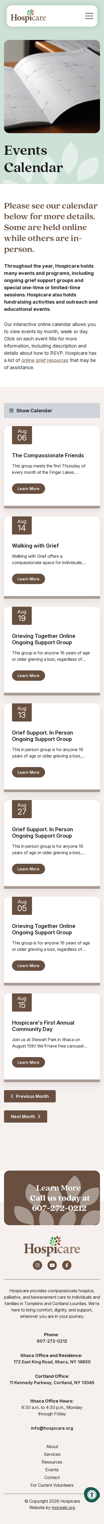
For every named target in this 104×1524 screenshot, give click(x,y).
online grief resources (45, 360)
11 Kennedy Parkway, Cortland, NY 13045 (52, 1382)
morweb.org (63, 1507)
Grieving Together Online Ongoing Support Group (43, 639)
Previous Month (32, 1096)
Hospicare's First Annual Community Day (43, 1026)
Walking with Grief (35, 546)
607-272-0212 (59, 1208)
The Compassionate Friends (48, 455)
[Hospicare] (28, 15)
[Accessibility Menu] (92, 1495)
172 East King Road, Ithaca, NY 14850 (52, 1361)
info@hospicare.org (52, 1428)
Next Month (23, 1116)
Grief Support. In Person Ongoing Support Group (42, 736)
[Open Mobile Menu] (89, 16)
